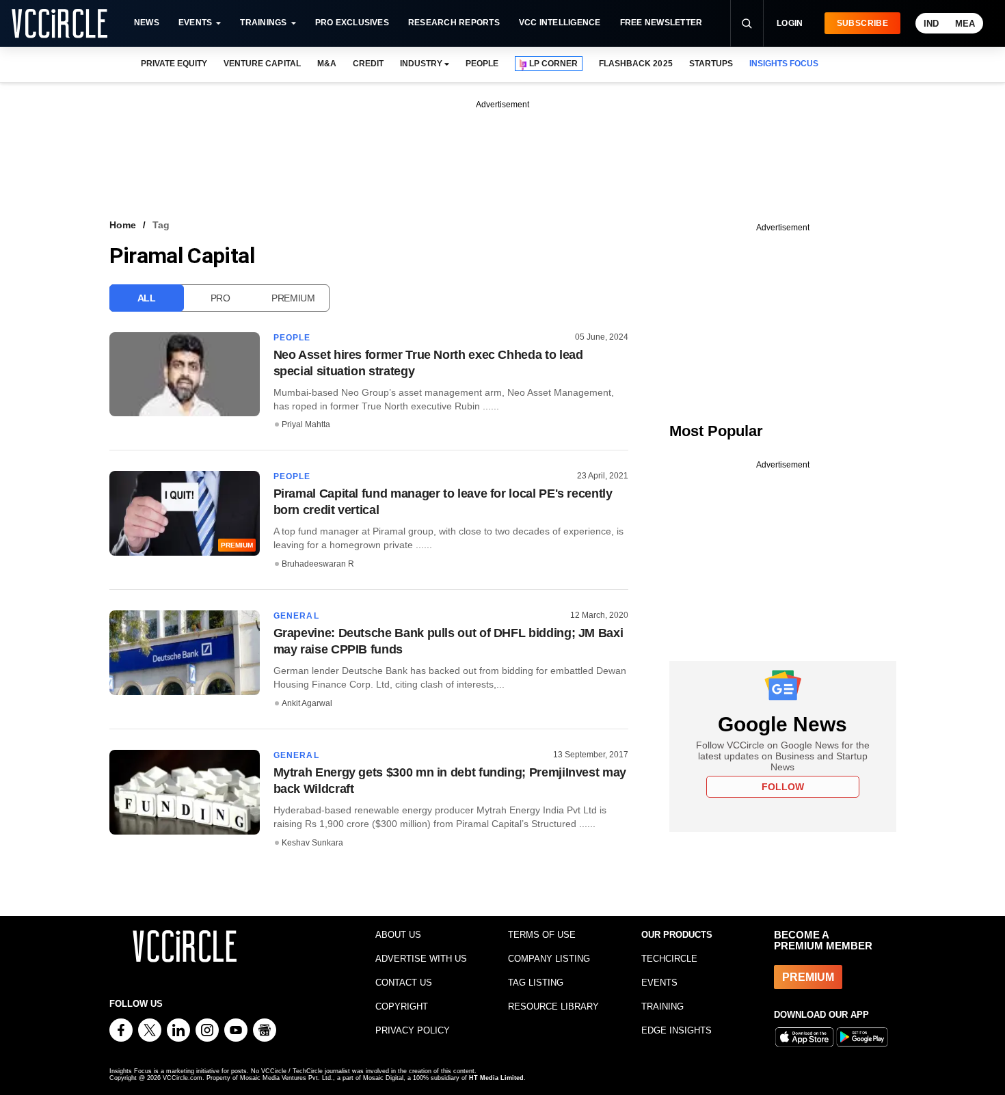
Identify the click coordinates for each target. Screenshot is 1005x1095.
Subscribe (862, 23)
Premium (293, 298)
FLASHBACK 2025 (635, 63)
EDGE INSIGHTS (676, 1030)
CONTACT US (403, 982)
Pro (220, 298)
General (296, 616)
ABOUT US (398, 935)
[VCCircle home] (59, 23)
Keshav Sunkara (312, 843)
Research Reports (454, 22)
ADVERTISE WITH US (421, 959)
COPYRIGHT (401, 1006)
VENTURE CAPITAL (262, 63)
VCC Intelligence (560, 22)
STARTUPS (711, 63)
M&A (326, 63)
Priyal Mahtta (306, 424)
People (292, 337)
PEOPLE (482, 63)
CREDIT (368, 63)
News (146, 22)
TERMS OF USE (542, 935)
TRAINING (662, 1006)
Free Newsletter (661, 22)
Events (195, 22)
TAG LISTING (535, 982)
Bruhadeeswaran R (318, 564)
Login (790, 23)
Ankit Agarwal (307, 703)
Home (122, 224)
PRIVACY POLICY (412, 1030)
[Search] (746, 23)
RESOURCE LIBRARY (553, 1006)
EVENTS (659, 982)
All (146, 298)
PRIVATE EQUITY (174, 63)
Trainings (263, 22)
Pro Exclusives (352, 22)
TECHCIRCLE (669, 959)
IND (931, 23)
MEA (965, 23)
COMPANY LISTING (549, 959)
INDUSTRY (421, 63)
